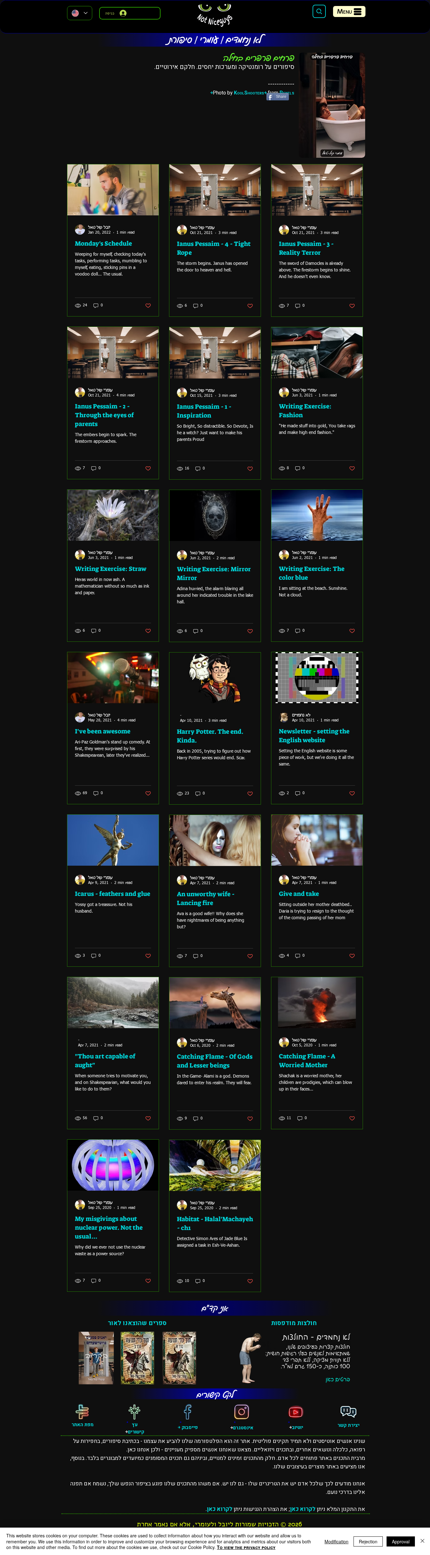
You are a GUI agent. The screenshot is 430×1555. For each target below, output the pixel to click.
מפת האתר (82, 1424)
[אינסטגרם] (242, 1412)
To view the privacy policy (246, 1547)
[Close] (422, 1541)
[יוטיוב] (296, 1412)
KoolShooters (249, 93)
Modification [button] (336, 1541)
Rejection (368, 1541)
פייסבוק (189, 1427)
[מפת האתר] (82, 1412)
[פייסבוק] (187, 1412)
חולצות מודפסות (294, 1323)
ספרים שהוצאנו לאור (137, 1323)
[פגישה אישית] (348, 1412)
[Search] (319, 11)
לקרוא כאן (302, 1509)
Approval (401, 1541)
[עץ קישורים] (134, 1412)
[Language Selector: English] (79, 13)
